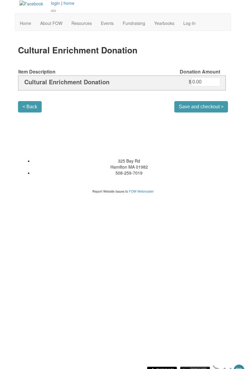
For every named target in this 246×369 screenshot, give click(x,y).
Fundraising (134, 23)
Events (107, 23)
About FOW (51, 23)
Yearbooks (164, 23)
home (69, 3)
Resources (81, 23)
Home (25, 23)
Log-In (189, 23)
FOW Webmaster (141, 191)
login (55, 3)
